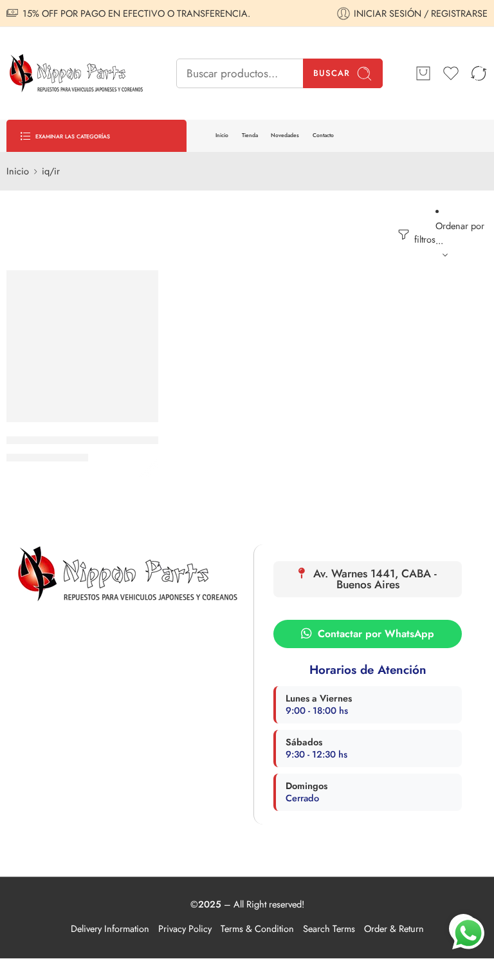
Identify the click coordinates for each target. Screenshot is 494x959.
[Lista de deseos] (139, 288)
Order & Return (394, 928)
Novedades (285, 135)
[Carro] (423, 73)
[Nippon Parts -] (75, 73)
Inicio (221, 135)
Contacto (323, 135)
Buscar (331, 73)
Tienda (250, 135)
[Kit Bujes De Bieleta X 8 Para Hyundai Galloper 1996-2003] (82, 346)
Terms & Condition (257, 928)
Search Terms (329, 928)
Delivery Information (110, 928)
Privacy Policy (185, 928)
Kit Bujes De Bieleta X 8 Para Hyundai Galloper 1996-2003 (127, 440)
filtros (423, 239)
